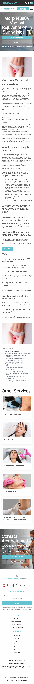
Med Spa (17, 618)
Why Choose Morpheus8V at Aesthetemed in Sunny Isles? (14, 359)
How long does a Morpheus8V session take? (16, 368)
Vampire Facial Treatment (13, 466)
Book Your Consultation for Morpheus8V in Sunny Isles (14, 363)
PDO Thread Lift (9, 491)
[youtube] (20, 585)
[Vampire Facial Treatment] (17, 455)
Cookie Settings (22, 680)
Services (17, 638)
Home (4, 46)
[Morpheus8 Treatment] (17, 403)
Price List (17, 652)
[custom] (12, 585)
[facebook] (7, 585)
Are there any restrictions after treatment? (16, 381)
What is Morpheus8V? (12, 351)
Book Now (7, 249)
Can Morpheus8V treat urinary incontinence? (16, 377)
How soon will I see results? (15, 371)
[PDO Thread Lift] (17, 481)
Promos (17, 641)
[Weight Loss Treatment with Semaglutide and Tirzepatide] (17, 507)
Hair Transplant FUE (17, 621)
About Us (17, 635)
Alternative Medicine (17, 627)
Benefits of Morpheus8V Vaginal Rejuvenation (15, 356)
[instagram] (16, 585)
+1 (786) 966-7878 (19, 660)
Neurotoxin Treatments (12, 440)
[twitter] (29, 585)
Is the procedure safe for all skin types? (17, 374)
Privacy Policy (21, 611)
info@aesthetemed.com (19, 663)
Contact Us (17, 650)
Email (3, 595)
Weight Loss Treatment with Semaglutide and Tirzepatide (14, 518)
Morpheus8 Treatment (12, 414)
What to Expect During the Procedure (17, 353)
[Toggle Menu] (31, 9)
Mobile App (17, 647)
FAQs (6, 366)
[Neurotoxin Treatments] (17, 429)
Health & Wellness (17, 624)
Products (17, 644)
